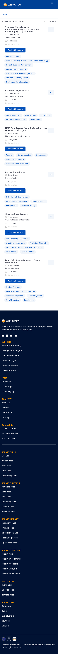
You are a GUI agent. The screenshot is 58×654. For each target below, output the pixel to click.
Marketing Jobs (9, 501)
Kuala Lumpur (8, 616)
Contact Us (7, 412)
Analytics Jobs (8, 511)
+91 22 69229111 (8, 438)
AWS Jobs (6, 465)
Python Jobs (7, 460)
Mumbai (5, 625)
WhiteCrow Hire (9, 370)
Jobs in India (7, 554)
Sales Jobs (6, 496)
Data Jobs (6, 491)
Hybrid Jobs (7, 585)
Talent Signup (8, 391)
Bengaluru (6, 606)
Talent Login (7, 386)
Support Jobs (8, 506)
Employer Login (9, 360)
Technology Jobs (10, 537)
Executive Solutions (11, 355)
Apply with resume (15, 50)
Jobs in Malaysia (9, 568)
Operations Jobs (9, 542)
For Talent (6, 381)
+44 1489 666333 (10, 433)
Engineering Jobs (9, 475)
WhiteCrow (12, 320)
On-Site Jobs (8, 590)
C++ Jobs (6, 455)
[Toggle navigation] (53, 4)
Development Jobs (10, 532)
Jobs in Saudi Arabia (11, 573)
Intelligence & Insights (12, 350)
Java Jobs (6, 470)
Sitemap (6, 417)
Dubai (4, 611)
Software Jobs (8, 486)
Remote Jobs (8, 594)
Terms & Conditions (11, 644)
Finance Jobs (8, 528)
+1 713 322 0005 (9, 428)
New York (6, 621)
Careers (5, 407)
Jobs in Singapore (10, 563)
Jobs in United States (11, 559)
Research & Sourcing (11, 345)
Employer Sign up (10, 365)
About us (6, 402)
